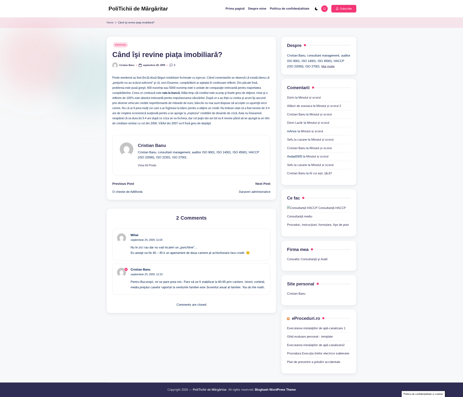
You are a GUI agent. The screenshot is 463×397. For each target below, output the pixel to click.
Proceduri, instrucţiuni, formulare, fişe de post (318, 224)
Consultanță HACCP (331, 208)
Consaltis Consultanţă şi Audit (307, 259)
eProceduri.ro (306, 318)
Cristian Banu (152, 145)
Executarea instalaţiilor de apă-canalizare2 (316, 345)
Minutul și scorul (309, 97)
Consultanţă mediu (299, 216)
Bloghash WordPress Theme (275, 389)
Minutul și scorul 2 (328, 106)
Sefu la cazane (297, 139)
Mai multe (328, 66)
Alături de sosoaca (299, 106)
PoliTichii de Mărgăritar (138, 9)
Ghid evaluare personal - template (310, 336)
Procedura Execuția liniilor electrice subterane (318, 353)
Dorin (290, 97)
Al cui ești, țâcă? (320, 173)
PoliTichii (120, 45)
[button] (343, 9)
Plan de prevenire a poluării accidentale (313, 362)
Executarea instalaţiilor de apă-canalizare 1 (316, 328)
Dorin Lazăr (295, 122)
